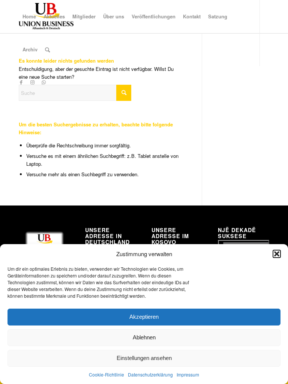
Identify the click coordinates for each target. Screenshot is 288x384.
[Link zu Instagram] (32, 82)
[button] (276, 254)
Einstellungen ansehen (144, 358)
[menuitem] (29, 16)
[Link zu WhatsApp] (43, 82)
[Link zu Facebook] (21, 82)
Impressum (188, 374)
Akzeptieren (144, 317)
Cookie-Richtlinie (106, 374)
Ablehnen (144, 337)
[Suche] (47, 49)
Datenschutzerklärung (150, 374)
